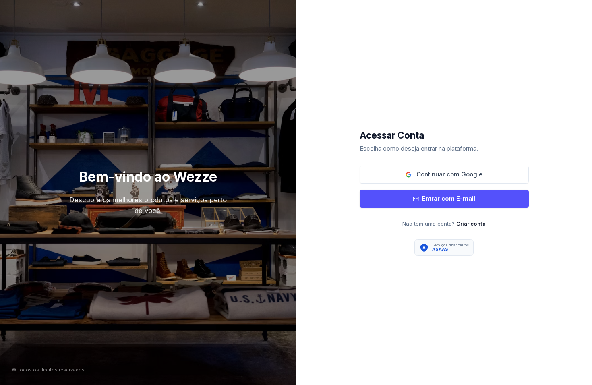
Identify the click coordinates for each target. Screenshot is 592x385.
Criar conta (471, 223)
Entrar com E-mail (448, 198)
